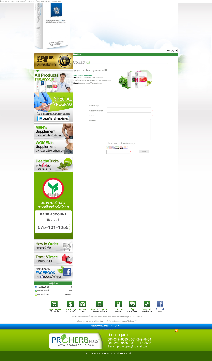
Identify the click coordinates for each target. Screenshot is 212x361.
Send (144, 152)
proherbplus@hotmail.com (91, 83)
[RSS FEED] (176, 330)
